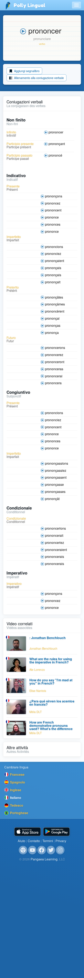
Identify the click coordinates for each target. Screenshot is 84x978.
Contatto (34, 840)
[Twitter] (51, 850)
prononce (52, 217)
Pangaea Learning (44, 859)
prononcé (55, 155)
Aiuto (21, 840)
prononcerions (55, 528)
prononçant (57, 143)
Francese (16, 774)
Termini (47, 840)
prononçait (52, 282)
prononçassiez (55, 470)
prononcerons (55, 347)
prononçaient (54, 260)
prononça (52, 332)
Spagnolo (17, 782)
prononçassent (55, 477)
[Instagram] (60, 850)
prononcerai (53, 376)
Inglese (15, 790)
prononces (52, 224)
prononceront (54, 361)
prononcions (54, 246)
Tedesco (16, 805)
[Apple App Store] (27, 831)
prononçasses (55, 491)
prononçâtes (54, 297)
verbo (42, 43)
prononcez (52, 203)
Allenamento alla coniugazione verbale (38, 78)
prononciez (53, 253)
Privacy (60, 840)
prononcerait (54, 535)
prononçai (52, 318)
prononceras (54, 369)
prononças (52, 325)
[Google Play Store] (56, 831)
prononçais (53, 267)
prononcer (56, 132)
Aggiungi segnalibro (26, 71)
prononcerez (54, 354)
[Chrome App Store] (23, 850)
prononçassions (56, 463)
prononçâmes (55, 304)
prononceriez (54, 542)
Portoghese (18, 812)
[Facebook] (41, 850)
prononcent (53, 210)
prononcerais (54, 556)
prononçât (52, 498)
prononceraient (56, 549)
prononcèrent (54, 311)
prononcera (53, 383)
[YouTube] (32, 850)
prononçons (53, 196)
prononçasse (54, 484)
